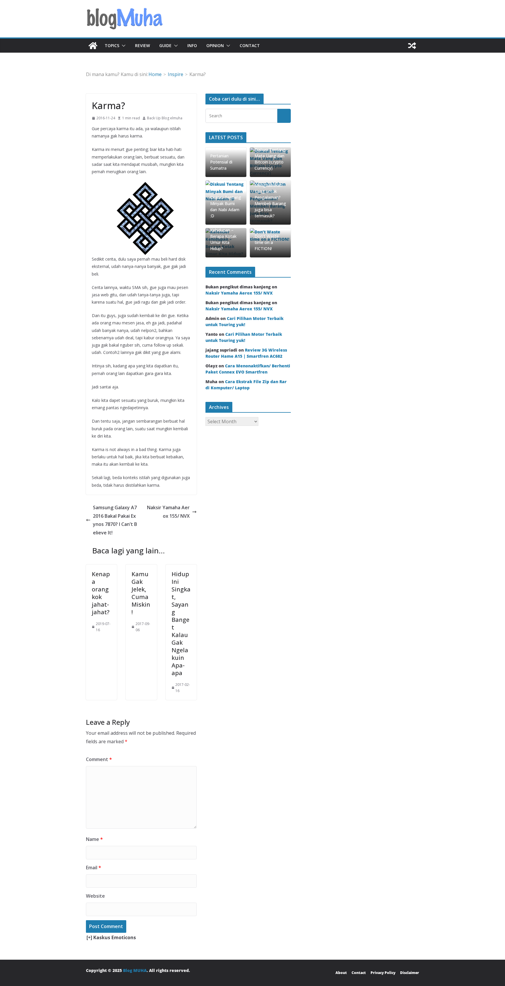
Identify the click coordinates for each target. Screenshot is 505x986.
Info (192, 45)
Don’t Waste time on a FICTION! (267, 242)
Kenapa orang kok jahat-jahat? (101, 593)
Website (95, 896)
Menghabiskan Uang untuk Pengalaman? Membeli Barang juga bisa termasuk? (270, 200)
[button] (122, 46)
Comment (99, 759)
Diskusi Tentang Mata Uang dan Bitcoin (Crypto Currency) (270, 159)
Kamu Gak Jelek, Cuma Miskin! (141, 593)
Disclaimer (409, 972)
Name (94, 839)
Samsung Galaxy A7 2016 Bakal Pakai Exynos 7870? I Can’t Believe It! (115, 520)
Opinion (215, 45)
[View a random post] (412, 46)
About (341, 972)
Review (142, 45)
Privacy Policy (383, 972)
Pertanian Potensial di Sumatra (221, 162)
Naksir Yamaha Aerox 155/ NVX (168, 511)
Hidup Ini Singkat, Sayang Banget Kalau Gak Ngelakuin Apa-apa (181, 623)
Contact (250, 45)
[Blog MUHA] (93, 46)
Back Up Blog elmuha (164, 118)
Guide (165, 45)
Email (93, 867)
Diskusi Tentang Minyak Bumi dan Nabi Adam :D (225, 206)
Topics (112, 45)
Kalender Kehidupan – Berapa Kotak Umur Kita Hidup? (223, 236)
